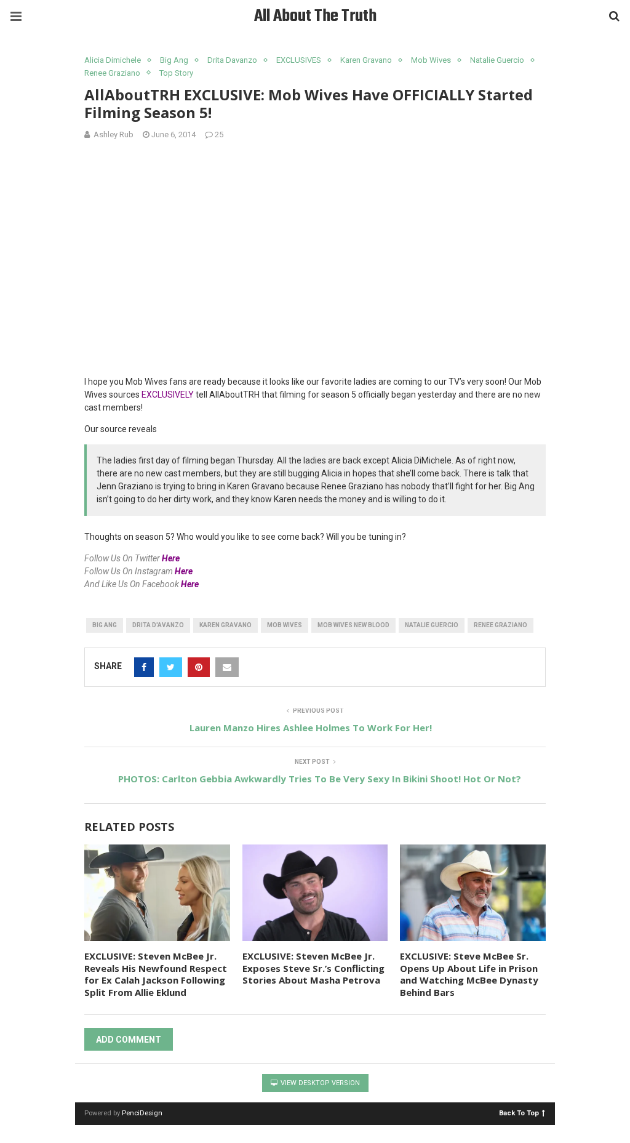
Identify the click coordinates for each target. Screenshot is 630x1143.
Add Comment (128, 1040)
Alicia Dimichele (112, 60)
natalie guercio (431, 625)
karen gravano (225, 625)
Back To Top (519, 1112)
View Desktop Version (319, 1083)
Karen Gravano (366, 60)
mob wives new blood (353, 625)
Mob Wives (431, 60)
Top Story (176, 73)
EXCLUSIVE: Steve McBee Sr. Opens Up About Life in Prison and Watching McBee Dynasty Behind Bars (469, 974)
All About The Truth (315, 16)
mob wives (284, 625)
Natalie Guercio (497, 60)
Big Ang (174, 60)
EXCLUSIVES (298, 60)
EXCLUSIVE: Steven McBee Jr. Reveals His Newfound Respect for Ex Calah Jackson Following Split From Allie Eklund (155, 974)
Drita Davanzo (232, 60)
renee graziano (500, 625)
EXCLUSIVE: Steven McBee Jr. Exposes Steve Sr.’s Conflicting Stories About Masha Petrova (313, 968)
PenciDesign (142, 1113)
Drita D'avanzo (158, 625)
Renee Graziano (112, 73)
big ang (104, 625)
